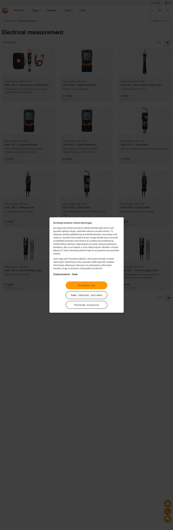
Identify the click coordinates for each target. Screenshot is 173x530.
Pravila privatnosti (61, 274)
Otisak (75, 274)
